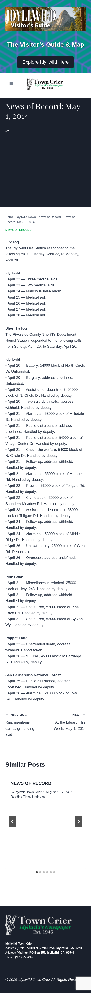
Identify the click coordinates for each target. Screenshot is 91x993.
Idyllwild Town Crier (28, 792)
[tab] (37, 872)
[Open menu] (12, 83)
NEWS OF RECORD (31, 783)
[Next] (78, 821)
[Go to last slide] (12, 821)
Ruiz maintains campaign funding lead (19, 725)
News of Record (18, 229)
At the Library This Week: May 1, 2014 (70, 722)
